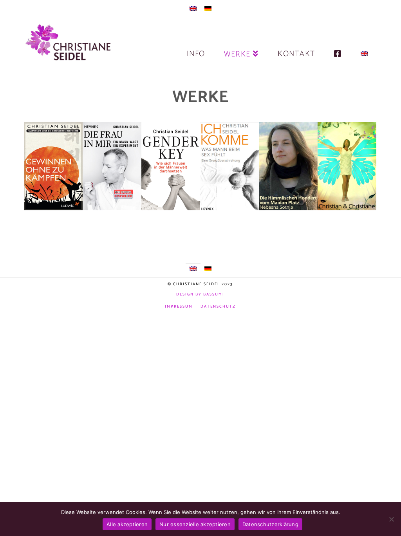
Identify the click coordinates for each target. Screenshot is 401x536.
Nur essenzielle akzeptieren (195, 524)
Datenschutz (218, 306)
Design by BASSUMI (200, 294)
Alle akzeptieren (127, 524)
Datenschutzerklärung (270, 524)
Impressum (179, 306)
